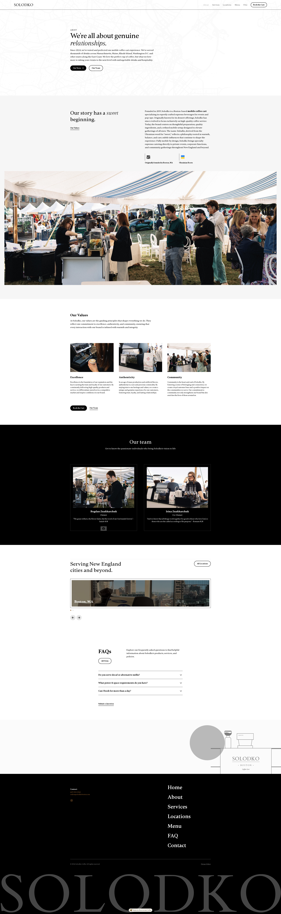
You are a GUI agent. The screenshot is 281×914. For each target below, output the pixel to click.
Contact (177, 845)
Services (215, 5)
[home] (23, 5)
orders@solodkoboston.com (80, 794)
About (206, 5)
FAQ (245, 5)
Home (175, 787)
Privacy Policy (206, 864)
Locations (227, 5)
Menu (237, 5)
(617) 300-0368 (75, 792)
